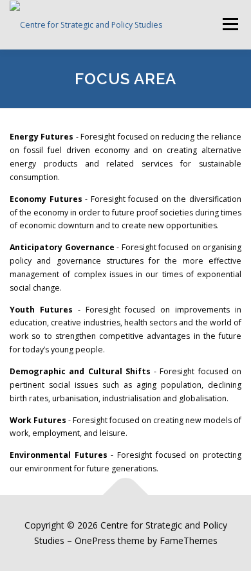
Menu (229, 24)
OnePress (95, 540)
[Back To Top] (126, 495)
